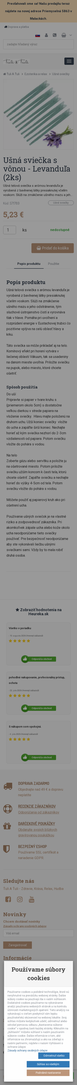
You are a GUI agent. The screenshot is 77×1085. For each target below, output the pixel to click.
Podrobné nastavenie (48, 1072)
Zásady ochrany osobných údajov (27, 1050)
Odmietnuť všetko (53, 1055)
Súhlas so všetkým (48, 1064)
